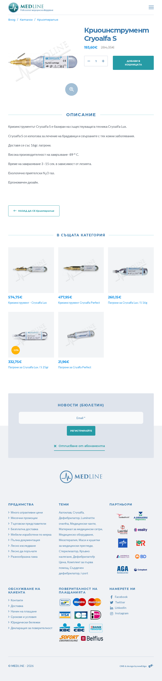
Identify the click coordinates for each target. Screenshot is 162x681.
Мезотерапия (68, 540)
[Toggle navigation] (151, 7)
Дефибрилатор (69, 518)
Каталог (26, 19)
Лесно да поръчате (24, 551)
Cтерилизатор (68, 551)
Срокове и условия (23, 616)
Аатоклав (65, 512)
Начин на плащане (24, 611)
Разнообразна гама (24, 556)
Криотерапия (47, 19)
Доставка (17, 606)
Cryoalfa (78, 512)
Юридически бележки (25, 622)
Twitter (120, 602)
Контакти (17, 600)
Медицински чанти (83, 523)
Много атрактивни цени (27, 512)
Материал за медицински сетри (80, 529)
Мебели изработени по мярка (31, 534)
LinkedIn (120, 607)
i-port (84, 573)
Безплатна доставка (24, 529)
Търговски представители (28, 523)
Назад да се (36, 210)
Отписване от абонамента (82, 446)
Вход (11, 19)
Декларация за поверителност (31, 628)
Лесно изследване (23, 545)
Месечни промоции (24, 518)
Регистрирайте (81, 430)
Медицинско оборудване (76, 534)
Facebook (121, 597)
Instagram (121, 613)
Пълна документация (25, 540)
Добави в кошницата (133, 63)
